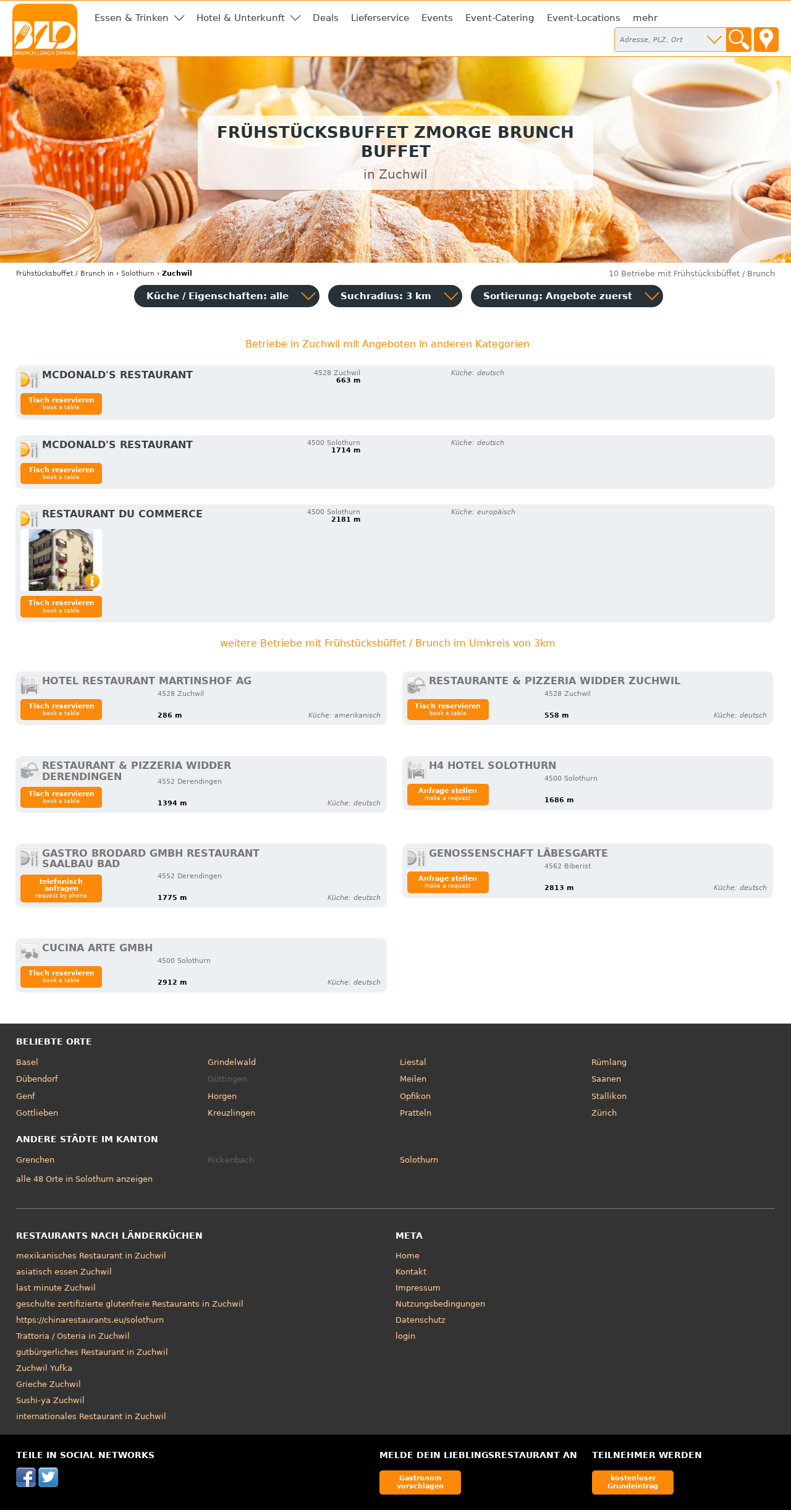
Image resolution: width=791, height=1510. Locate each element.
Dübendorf (37, 1079)
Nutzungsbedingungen (440, 1304)
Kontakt (411, 1271)
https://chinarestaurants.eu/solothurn (90, 1320)
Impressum (418, 1287)
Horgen (222, 1096)
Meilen (413, 1079)
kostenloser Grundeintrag (632, 1482)
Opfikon (415, 1096)
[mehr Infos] (61, 560)
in (65, 273)
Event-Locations (583, 17)
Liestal (413, 1062)
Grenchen (35, 1159)
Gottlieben (37, 1113)
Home (408, 1255)
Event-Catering (500, 17)
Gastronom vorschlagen (420, 1482)
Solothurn (419, 1159)
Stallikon (609, 1096)
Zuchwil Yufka (44, 1368)
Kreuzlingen (231, 1113)
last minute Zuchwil (56, 1287)
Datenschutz (421, 1320)
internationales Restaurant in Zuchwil (91, 1416)
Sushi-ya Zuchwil (50, 1400)
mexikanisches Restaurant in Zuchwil (91, 1255)
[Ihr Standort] (766, 39)
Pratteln (415, 1113)
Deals (326, 17)
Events (437, 17)
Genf (25, 1096)
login (405, 1336)
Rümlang (609, 1062)
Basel (27, 1062)
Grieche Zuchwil (48, 1384)
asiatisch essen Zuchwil (64, 1271)
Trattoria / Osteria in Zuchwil (73, 1336)
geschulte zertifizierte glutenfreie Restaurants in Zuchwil (129, 1304)
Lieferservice (380, 17)
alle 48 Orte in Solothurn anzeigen (84, 1179)
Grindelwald (232, 1062)
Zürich (604, 1113)
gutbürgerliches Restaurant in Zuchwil (92, 1352)
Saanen (606, 1079)
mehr (645, 17)
